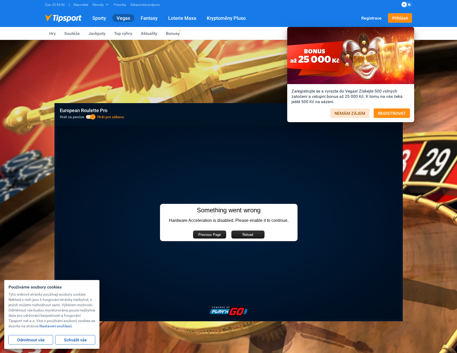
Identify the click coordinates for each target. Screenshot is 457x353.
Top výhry (123, 33)
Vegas (123, 18)
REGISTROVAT (392, 113)
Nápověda (81, 4)
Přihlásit (400, 18)
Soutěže (72, 33)
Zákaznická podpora (145, 4)
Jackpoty (97, 33)
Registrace (371, 18)
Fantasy (149, 18)
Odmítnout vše (31, 340)
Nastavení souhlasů (55, 325)
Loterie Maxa (182, 18)
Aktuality (149, 33)
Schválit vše (75, 340)
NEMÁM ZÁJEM (350, 113)
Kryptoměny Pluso (226, 18)
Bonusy (173, 33)
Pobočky (120, 4)
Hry (52, 33)
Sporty (99, 18)
